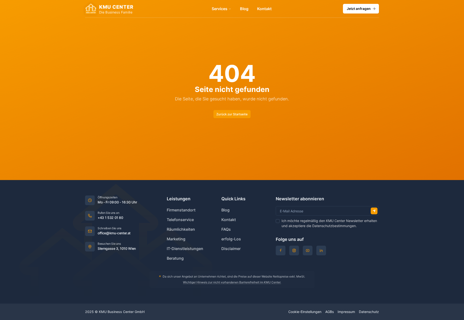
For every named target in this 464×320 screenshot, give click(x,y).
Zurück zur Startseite (232, 114)
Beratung (175, 258)
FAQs (226, 229)
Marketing (176, 239)
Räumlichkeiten (181, 229)
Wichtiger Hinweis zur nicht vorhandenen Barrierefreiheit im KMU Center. (232, 282)
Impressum (346, 312)
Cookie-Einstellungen (304, 312)
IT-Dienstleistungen (185, 248)
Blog (244, 8)
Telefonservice (180, 219)
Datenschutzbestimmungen (334, 226)
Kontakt (264, 8)
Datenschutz (369, 312)
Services (219, 8)
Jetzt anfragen (359, 9)
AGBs (329, 312)
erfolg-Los (231, 239)
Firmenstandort (181, 210)
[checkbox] (278, 221)
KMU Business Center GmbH (122, 312)
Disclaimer (231, 248)
